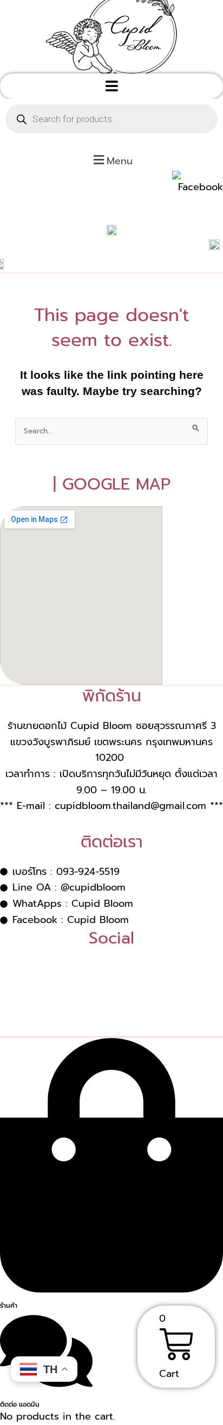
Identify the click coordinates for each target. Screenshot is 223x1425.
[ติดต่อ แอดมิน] (46, 1387)
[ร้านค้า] (111, 1288)
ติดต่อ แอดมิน (20, 1404)
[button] (111, 86)
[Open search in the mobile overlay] (111, 119)
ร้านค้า (8, 1305)
